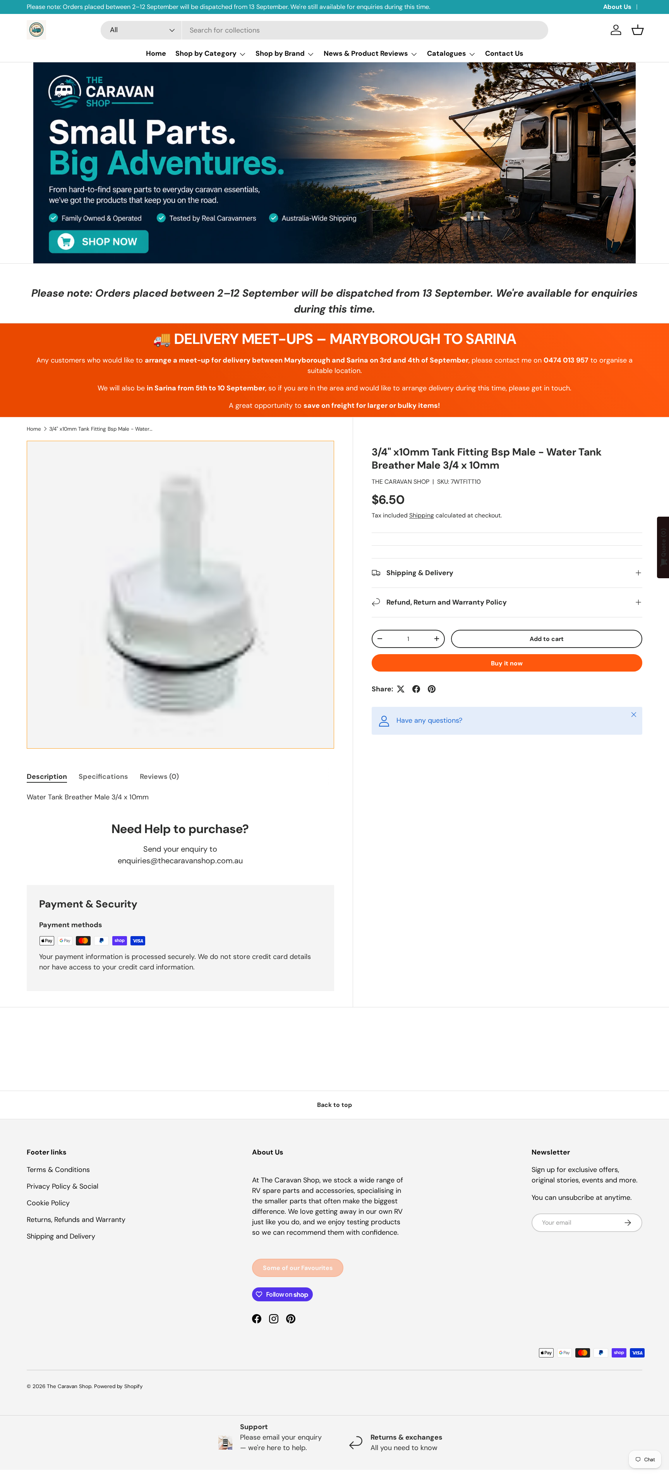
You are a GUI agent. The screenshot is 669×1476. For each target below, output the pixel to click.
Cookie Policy (48, 1203)
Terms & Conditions (58, 1169)
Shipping (421, 515)
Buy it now (507, 663)
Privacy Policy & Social (62, 1186)
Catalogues (446, 53)
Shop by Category (206, 53)
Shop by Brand (280, 53)
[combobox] (324, 30)
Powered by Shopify (118, 1386)
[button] (637, 29)
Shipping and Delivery (61, 1236)
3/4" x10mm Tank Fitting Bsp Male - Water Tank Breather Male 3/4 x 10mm (101, 429)
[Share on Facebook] (416, 689)
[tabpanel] (180, 797)
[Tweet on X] (400, 689)
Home (156, 53)
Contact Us (504, 53)
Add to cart (547, 639)
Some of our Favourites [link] (298, 1268)
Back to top (334, 1105)
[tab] (47, 776)
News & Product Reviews (366, 53)
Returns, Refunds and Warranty (76, 1219)
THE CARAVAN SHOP (400, 482)
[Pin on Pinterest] (431, 689)
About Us (617, 7)
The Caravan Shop (69, 1386)
